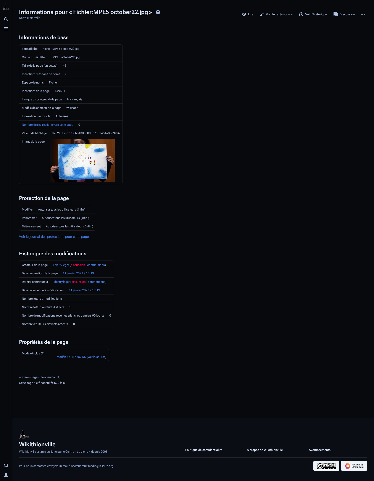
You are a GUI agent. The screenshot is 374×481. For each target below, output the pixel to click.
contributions (96, 265)
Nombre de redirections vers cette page (47, 124)
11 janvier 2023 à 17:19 (78, 273)
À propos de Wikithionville (265, 450)
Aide (158, 12)
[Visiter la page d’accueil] (6, 7)
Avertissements (319, 450)
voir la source (96, 357)
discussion (78, 265)
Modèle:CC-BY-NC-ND (71, 357)
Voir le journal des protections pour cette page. (54, 237)
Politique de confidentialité (203, 450)
